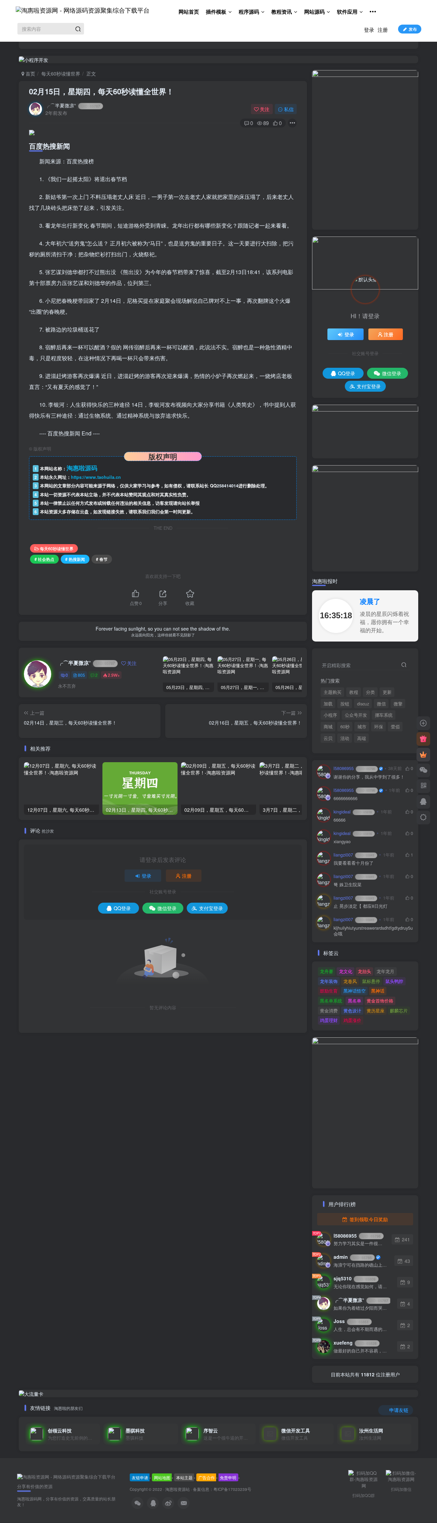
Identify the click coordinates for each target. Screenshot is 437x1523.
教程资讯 (281, 11)
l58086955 (354, 768)
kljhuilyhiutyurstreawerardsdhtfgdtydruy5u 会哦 (373, 931)
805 (81, 675)
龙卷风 (350, 981)
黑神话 (377, 990)
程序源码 (249, 11)
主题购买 (332, 692)
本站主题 (184, 1477)
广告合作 (206, 1477)
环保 (378, 727)
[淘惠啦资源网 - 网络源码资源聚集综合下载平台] (66, 1476)
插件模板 (216, 11)
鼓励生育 (329, 990)
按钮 (344, 704)
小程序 (330, 715)
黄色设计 (352, 1010)
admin (353, 1256)
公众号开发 (356, 715)
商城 (328, 727)
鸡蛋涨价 (352, 1020)
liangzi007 (354, 855)
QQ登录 (122, 908)
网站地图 (162, 1477)
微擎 (398, 704)
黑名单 (354, 1000)
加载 (328, 704)
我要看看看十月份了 (353, 863)
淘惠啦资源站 (177, 1489)
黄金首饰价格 (380, 1000)
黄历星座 (375, 1010)
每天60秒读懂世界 (60, 73)
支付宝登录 (211, 908)
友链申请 (140, 1477)
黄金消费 (329, 1010)
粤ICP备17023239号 (232, 1489)
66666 (340, 820)
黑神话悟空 (354, 990)
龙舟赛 (326, 971)
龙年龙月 (385, 971)
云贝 (328, 738)
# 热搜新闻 (75, 559)
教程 (353, 692)
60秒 (345, 727)
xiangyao (342, 842)
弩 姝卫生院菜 (348, 885)
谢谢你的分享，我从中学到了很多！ (369, 777)
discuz (363, 704)
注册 (383, 29)
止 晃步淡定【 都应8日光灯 (360, 906)
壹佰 (395, 727)
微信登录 (167, 908)
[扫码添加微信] (423, 770)
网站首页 (189, 11)
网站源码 (314, 11)
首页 (29, 73)
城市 (361, 727)
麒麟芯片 (399, 1010)
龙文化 (345, 971)
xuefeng (355, 1342)
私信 (289, 109)
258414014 (227, 486)
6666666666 (345, 798)
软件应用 (347, 11)
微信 (381, 704)
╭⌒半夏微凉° (72, 105)
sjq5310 (355, 1278)
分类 (370, 692)
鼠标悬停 (371, 981)
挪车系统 (384, 715)
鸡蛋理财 (329, 1020)
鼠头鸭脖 (394, 981)
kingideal (353, 812)
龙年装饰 (329, 981)
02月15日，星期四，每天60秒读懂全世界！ (101, 91)
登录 (369, 29)
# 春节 (102, 559)
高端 (361, 738)
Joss (351, 1321)
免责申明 (228, 1477)
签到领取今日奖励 (368, 1219)
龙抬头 (364, 971)
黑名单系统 (331, 1000)
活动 (344, 738)
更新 (387, 692)
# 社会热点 (44, 559)
